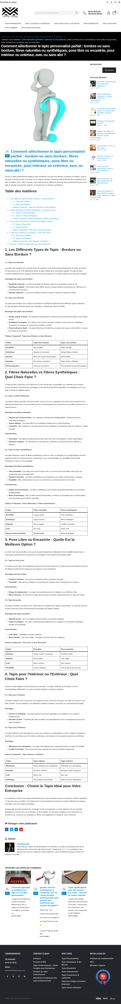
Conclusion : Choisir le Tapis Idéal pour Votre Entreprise (29, 244)
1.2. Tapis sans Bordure (21, 204)
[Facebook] (107, 2)
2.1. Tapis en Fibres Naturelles (24, 213)
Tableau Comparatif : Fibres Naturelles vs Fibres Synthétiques (36, 218)
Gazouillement (11, 829)
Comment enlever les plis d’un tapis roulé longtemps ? (106, 84)
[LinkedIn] (119, 2)
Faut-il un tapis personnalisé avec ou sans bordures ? (105, 168)
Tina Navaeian (23, 844)
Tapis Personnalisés (13, 23)
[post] (93, 83)
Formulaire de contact (8, 2)
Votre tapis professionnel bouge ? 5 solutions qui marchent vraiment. (106, 111)
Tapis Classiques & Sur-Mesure (37, 23)
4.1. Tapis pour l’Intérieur (22, 235)
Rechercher (96, 64)
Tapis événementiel (91, 23)
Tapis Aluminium (11, 28)
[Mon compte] (109, 12)
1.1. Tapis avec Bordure (21, 201)
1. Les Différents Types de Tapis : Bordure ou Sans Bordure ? (32, 199)
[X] (111, 2)
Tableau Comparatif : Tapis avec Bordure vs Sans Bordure (34, 207)
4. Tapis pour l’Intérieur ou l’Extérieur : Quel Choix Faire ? (30, 233)
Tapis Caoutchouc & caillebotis (66, 23)
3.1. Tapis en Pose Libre (22, 224)
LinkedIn (16, 829)
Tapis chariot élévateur (30, 28)
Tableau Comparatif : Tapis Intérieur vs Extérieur (31, 241)
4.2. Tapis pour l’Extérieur (22, 238)
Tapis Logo (65, 849)
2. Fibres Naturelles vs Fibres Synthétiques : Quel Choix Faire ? (32, 210)
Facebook (6, 829)
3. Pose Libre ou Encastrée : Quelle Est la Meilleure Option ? (31, 221)
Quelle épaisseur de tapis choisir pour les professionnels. (104, 181)
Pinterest (21, 829)
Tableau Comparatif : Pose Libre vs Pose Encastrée (32, 230)
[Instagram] (115, 2)
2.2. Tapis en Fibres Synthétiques (25, 216)
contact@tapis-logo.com (15, 970)
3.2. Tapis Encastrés (20, 227)
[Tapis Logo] (10, 13)
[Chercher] (76, 13)
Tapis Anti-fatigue (110, 23)
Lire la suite (16, 916)
